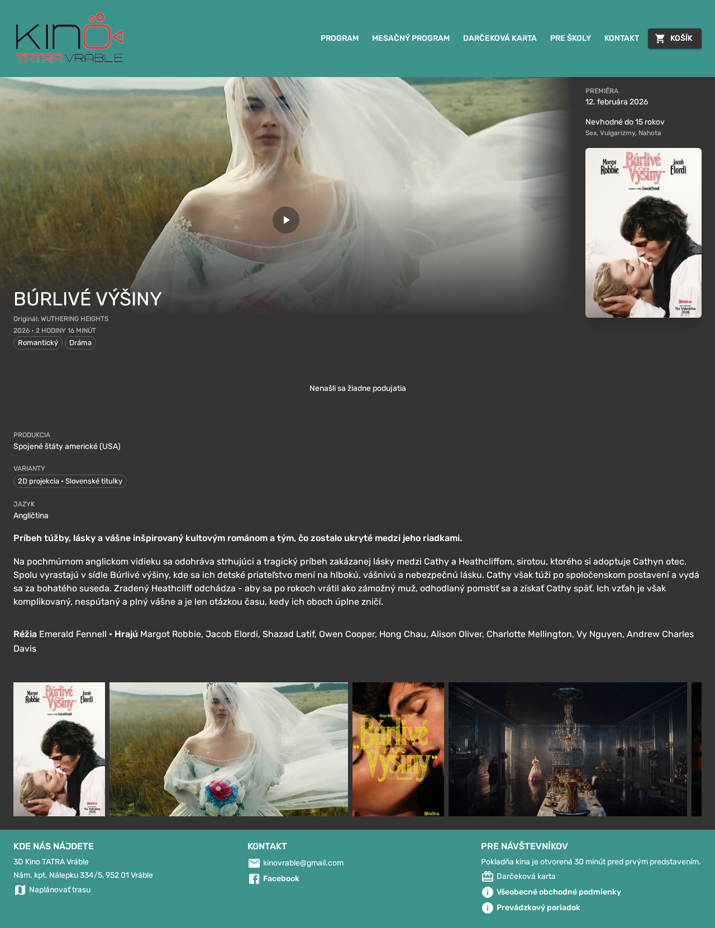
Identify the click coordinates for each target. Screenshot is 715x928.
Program (340, 38)
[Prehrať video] (286, 220)
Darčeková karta (500, 38)
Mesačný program (411, 38)
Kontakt (621, 38)
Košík (681, 38)
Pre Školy (570, 38)
